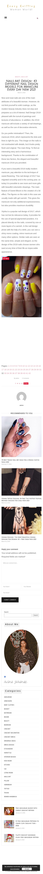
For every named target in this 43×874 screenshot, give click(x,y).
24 (21, 370)
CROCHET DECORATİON (11, 733)
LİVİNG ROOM (8, 772)
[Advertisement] (21, 48)
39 (21, 373)
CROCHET (7, 729)
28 (32, 370)
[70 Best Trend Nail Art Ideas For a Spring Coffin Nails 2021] (22, 436)
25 (24, 370)
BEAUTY (17, 76)
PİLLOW (6, 781)
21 (13, 370)
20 (11, 370)
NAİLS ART (24, 76)
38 (19, 373)
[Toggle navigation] (5, 18)
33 (5, 373)
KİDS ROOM (8, 761)
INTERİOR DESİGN (10, 757)
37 (16, 373)
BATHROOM (8, 713)
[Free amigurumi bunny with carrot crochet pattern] (9, 811)
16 (40, 366)
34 (8, 373)
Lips (5, 769)
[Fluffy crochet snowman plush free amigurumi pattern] (9, 838)
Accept (27, 869)
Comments (25, 378)
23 (19, 370)
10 (23, 366)
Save (27, 383)
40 (24, 373)
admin (16, 378)
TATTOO (6, 788)
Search (6, 612)
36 (13, 373)
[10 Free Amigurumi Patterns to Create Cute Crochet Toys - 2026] (9, 824)
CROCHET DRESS (9, 737)
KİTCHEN (7, 765)
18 (5, 370)
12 (29, 366)
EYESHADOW (8, 749)
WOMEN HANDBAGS (10, 796)
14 (34, 366)
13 (31, 366)
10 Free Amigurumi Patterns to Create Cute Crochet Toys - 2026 (27, 823)
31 (40, 370)
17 (3, 370)
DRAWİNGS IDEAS (10, 741)
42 (29, 373)
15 (37, 366)
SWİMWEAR (8, 785)
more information (15, 869)
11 (26, 366)
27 (29, 370)
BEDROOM (7, 725)
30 (38, 370)
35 (11, 373)
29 (35, 370)
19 (8, 370)
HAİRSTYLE (7, 753)
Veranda (6, 792)
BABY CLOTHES (9, 705)
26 (27, 370)
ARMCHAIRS (8, 701)
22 (16, 370)
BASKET (6, 709)
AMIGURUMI (8, 697)
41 (27, 373)
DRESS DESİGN (9, 745)
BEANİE (6, 717)
